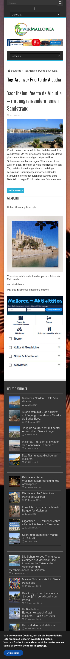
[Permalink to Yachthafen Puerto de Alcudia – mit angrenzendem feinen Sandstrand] (35, 147)
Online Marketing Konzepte (21, 207)
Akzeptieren (13, 652)
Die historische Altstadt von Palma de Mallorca (38, 495)
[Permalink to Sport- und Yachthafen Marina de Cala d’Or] (14, 543)
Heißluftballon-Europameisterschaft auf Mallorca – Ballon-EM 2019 (38, 612)
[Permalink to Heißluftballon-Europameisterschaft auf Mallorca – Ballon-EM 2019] (14, 617)
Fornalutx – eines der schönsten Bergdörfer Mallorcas (41, 509)
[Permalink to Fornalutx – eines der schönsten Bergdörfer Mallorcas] (14, 515)
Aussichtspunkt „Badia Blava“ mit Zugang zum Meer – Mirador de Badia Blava (41, 415)
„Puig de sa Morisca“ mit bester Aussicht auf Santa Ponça (41, 429)
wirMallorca (18, 284)
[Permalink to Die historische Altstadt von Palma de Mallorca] (14, 502)
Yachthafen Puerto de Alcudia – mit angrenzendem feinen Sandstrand (34, 100)
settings (41, 646)
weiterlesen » (15, 190)
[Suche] (60, 3)
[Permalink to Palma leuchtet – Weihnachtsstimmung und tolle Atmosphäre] (14, 486)
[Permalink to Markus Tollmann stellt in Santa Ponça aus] (14, 588)
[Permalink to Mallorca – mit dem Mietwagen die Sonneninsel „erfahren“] (14, 450)
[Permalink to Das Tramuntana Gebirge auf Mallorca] (14, 464)
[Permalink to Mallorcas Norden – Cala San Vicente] (14, 406)
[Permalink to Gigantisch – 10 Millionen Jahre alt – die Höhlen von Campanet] (14, 529)
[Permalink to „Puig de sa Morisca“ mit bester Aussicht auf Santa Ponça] (14, 436)
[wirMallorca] (35, 33)
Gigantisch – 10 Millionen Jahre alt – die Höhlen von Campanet (41, 522)
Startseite (16, 70)
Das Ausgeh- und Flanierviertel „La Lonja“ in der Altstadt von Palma (40, 596)
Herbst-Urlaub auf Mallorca (38, 625)
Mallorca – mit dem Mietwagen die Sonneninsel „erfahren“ (40, 443)
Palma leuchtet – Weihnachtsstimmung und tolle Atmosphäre (40, 481)
